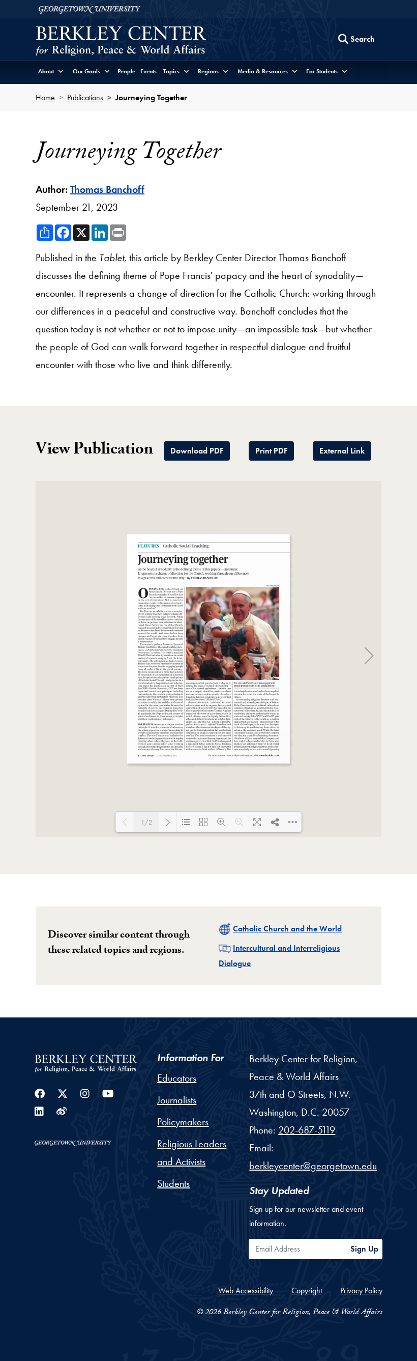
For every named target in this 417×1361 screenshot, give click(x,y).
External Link (342, 450)
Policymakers (182, 1121)
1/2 (146, 822)
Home (45, 97)
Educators (176, 1078)
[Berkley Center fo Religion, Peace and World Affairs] (121, 42)
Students (173, 1183)
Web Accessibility (245, 1290)
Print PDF (271, 450)
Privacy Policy (361, 1290)
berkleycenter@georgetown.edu (313, 1165)
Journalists (176, 1100)
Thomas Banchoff (107, 189)
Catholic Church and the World (287, 928)
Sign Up (364, 1248)
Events (148, 71)
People (126, 71)
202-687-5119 (306, 1130)
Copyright (306, 1290)
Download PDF (196, 450)
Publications (85, 97)
